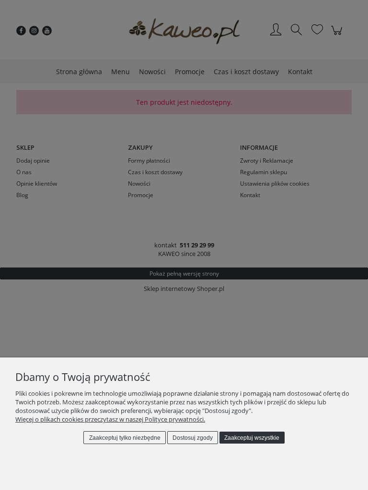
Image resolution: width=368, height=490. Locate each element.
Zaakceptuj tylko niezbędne (125, 437)
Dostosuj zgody (192, 437)
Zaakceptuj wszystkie (251, 437)
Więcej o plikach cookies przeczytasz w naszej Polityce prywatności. (110, 419)
